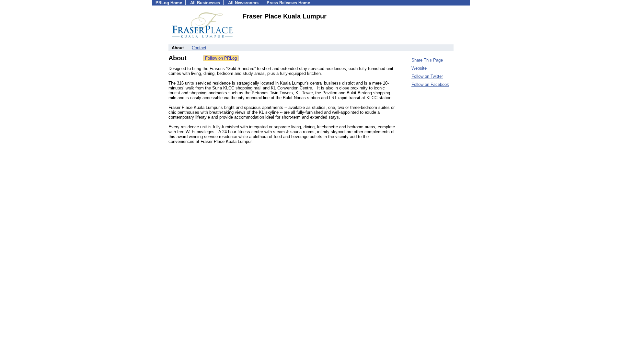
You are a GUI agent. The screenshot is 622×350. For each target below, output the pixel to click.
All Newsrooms (243, 2)
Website (419, 68)
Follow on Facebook (430, 84)
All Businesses (205, 2)
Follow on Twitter (427, 76)
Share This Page (427, 60)
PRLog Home (169, 2)
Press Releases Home (288, 2)
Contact (199, 47)
